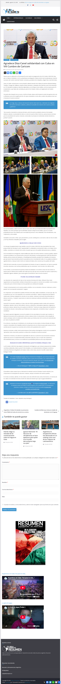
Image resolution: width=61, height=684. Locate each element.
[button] (10, 18)
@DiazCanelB (43, 383)
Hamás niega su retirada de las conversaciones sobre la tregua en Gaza (10, 435)
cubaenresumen (20, 69)
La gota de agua (7, 603)
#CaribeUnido (50, 360)
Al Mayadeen (5, 670)
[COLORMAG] (12, 646)
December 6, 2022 (44, 366)
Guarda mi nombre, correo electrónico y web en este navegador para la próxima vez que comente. (31, 504)
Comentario (6, 462)
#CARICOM (19, 356)
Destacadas (6, 59)
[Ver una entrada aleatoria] (57, 20)
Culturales (29, 18)
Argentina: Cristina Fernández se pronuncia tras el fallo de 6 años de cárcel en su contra (16, 411)
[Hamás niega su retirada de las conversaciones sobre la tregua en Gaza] (10, 421)
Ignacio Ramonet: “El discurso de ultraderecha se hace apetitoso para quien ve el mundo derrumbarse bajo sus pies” (30, 437)
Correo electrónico (8, 489)
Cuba (8, 18)
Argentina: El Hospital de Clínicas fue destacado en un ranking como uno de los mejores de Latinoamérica (50, 436)
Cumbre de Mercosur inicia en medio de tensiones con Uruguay (46, 411)
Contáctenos (11, 21)
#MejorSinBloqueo (25, 362)
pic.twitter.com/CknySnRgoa (37, 362)
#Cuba (23, 356)
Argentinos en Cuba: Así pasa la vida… (14, 574)
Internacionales (18, 18)
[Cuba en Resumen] (4, 20)
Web (3, 497)
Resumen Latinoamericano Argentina (11, 667)
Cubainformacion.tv (7, 673)
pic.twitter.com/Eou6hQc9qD (32, 389)
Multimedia (37, 18)
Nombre (5, 482)
